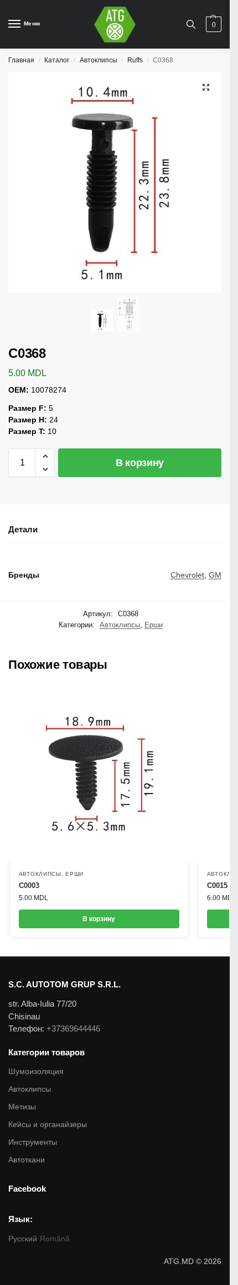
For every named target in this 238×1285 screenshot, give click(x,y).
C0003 (29, 885)
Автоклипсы (98, 60)
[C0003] (99, 773)
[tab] (114, 530)
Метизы (22, 1106)
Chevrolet (187, 574)
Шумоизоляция (36, 1071)
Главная (21, 60)
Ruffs (135, 60)
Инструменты (32, 1142)
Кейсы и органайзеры (47, 1124)
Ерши (153, 625)
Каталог (56, 60)
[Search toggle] (190, 24)
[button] (45, 456)
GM (215, 574)
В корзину (140, 462)
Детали (23, 529)
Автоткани (26, 1159)
